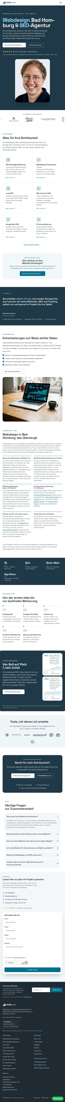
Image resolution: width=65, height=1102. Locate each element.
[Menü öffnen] (60, 3)
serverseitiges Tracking (10, 530)
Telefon (7, 935)
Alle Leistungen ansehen (32, 245)
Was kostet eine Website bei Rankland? (22, 816)
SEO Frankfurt (7, 1065)
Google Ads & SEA (8, 1056)
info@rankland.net (11, 896)
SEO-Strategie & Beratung (11, 1042)
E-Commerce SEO (8, 1054)
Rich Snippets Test (40, 1065)
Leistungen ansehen (35, 45)
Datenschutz (27, 997)
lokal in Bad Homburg (52, 497)
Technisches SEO (8, 1048)
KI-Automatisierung (9, 1062)
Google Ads (23, 523)
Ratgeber (37, 1045)
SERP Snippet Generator (42, 1068)
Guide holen (56, 990)
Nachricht (7, 943)
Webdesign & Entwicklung (11, 1039)
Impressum (37, 1051)
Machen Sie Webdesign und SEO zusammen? (24, 855)
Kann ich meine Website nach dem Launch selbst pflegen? (30, 841)
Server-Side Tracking (9, 1059)
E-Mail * (7, 927)
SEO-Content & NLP (9, 1051)
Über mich (37, 1039)
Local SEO (6, 1045)
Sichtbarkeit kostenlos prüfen (32, 273)
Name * (7, 918)
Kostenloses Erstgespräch (14, 45)
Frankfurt (37, 499)
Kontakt (36, 1048)
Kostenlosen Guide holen (13, 692)
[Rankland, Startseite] (9, 2)
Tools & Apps (38, 1042)
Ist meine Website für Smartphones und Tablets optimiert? (30, 848)
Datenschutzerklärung (18, 957)
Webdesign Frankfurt (9, 1068)
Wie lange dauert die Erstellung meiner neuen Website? (28, 834)
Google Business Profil (10, 1090)
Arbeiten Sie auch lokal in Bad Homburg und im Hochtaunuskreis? (25, 863)
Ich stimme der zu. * (16, 957)
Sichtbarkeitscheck (40, 1062)
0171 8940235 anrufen (45, 776)
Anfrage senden (32, 970)
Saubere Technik (39, 501)
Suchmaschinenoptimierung (43, 495)
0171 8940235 (9, 893)
